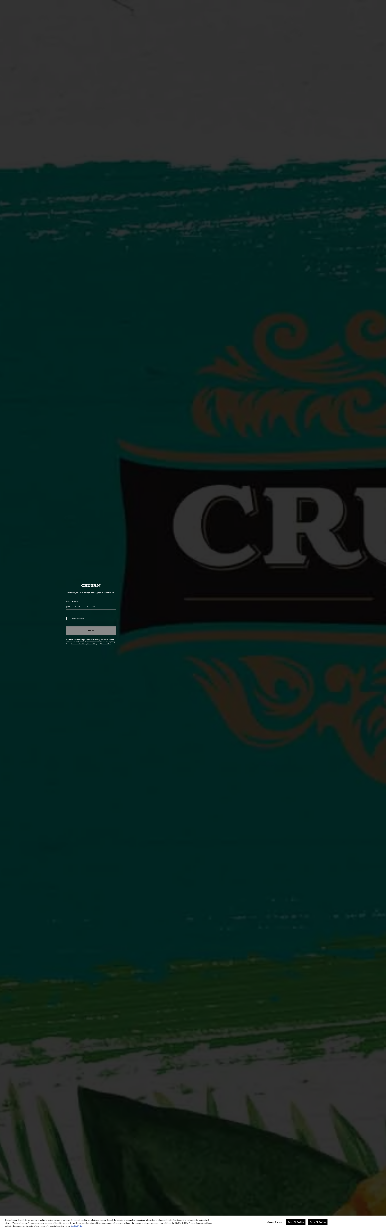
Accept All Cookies (318, 1222)
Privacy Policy (92, 644)
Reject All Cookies (296, 1222)
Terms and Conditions (78, 644)
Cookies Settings (274, 1222)
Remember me (78, 618)
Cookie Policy (106, 644)
